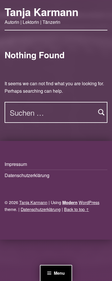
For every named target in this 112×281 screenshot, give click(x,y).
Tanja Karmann (41, 11)
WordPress (89, 202)
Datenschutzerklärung (27, 175)
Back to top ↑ (76, 209)
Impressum (16, 164)
